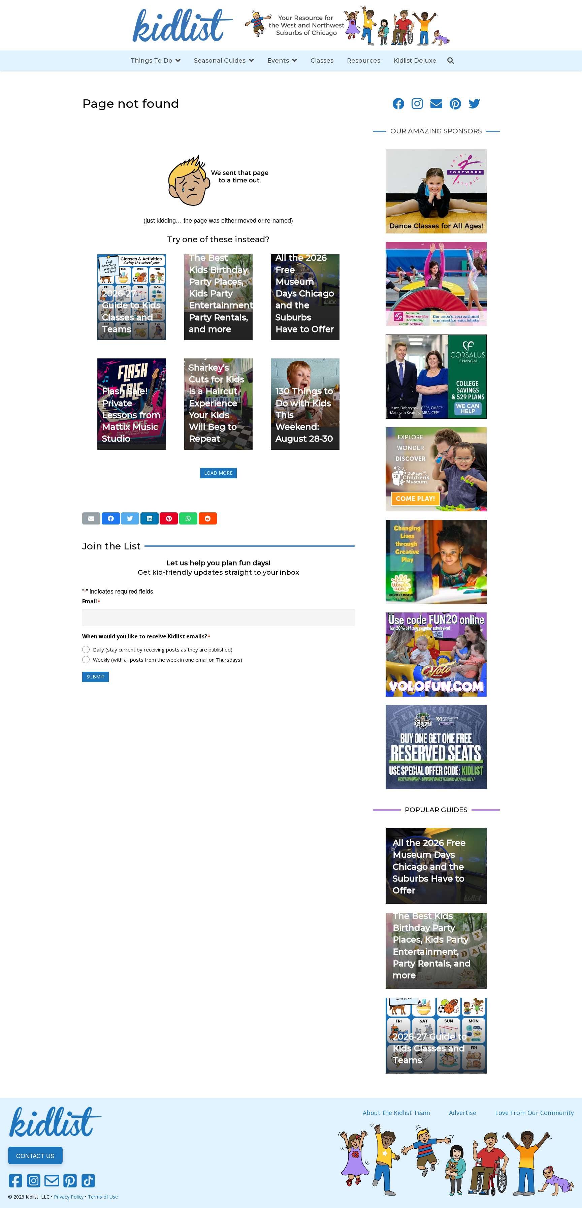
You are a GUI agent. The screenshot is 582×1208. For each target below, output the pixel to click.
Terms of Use (103, 1197)
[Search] (450, 60)
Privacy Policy (69, 1197)
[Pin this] (169, 518)
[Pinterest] (455, 104)
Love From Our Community (534, 1113)
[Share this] (111, 518)
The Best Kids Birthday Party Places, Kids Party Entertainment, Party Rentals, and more (222, 293)
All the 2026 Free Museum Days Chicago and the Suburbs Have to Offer (305, 293)
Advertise (462, 1113)
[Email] (436, 104)
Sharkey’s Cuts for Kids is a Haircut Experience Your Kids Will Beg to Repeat (217, 403)
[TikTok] (88, 1180)
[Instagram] (417, 104)
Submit (96, 676)
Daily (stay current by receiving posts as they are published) (162, 649)
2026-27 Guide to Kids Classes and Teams (430, 1048)
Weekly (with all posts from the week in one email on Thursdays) (167, 659)
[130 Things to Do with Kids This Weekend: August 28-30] (305, 363)
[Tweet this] (130, 518)
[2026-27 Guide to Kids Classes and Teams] (131, 259)
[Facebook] (398, 104)
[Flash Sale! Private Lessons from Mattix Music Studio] (131, 363)
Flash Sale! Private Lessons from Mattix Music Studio (131, 415)
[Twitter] (474, 104)
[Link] (182, 25)
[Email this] (91, 518)
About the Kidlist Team (396, 1113)
